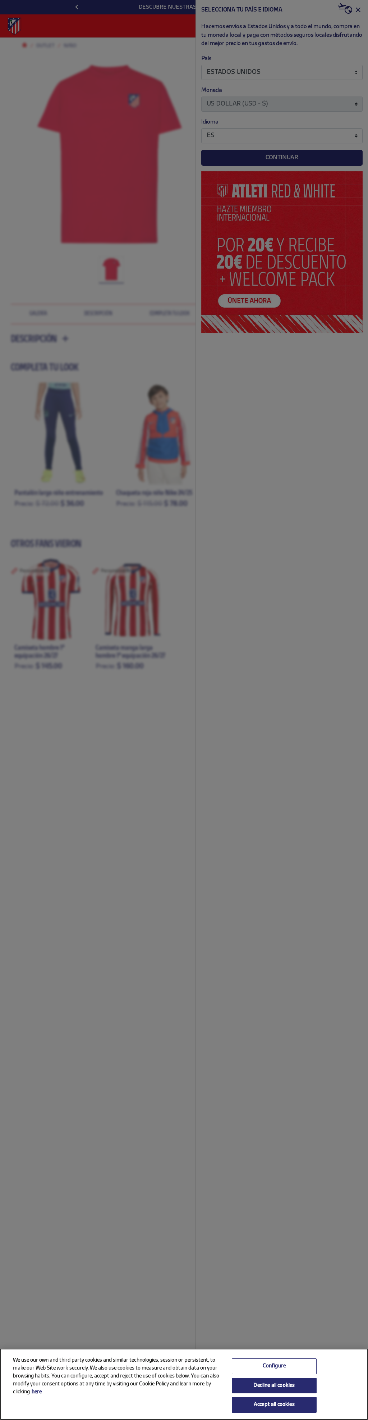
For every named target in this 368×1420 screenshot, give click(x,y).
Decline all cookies (274, 1385)
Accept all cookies (274, 1404)
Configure (274, 1366)
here (37, 1392)
